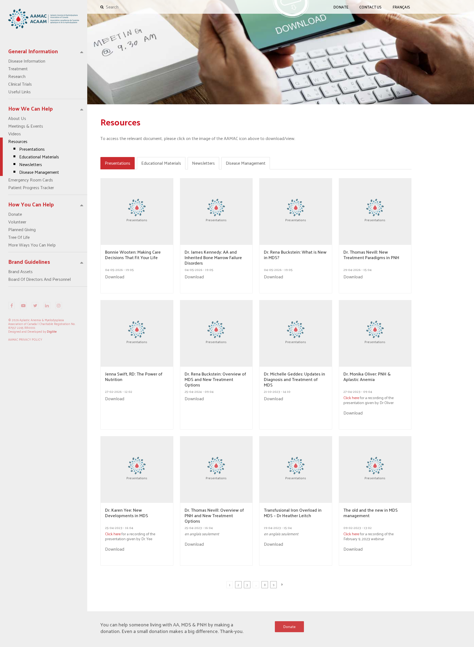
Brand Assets (20, 271)
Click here (351, 397)
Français (401, 7)
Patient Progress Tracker (31, 187)
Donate (15, 214)
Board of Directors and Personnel (39, 279)
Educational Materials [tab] (161, 163)
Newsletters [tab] (203, 163)
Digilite (52, 331)
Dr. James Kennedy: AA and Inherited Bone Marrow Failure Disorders (213, 257)
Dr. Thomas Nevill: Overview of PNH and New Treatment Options (214, 515)
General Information (33, 51)
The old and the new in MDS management (370, 513)
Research (17, 76)
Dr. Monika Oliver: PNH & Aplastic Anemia (367, 377)
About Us (17, 118)
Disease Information (26, 61)
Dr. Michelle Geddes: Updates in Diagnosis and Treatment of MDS (294, 379)
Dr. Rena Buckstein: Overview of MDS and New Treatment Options (215, 379)
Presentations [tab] (117, 163)
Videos (14, 134)
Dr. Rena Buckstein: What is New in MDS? (295, 255)
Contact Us (370, 7)
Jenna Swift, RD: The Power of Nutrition (133, 377)
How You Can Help (31, 204)
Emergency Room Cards (30, 180)
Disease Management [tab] (246, 163)
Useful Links (19, 92)
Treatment (18, 68)
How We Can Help (30, 108)
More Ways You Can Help (32, 245)
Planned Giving (22, 229)
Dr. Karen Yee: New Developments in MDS (126, 513)
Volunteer (17, 222)
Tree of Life (19, 237)
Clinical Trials (20, 84)
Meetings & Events (25, 126)
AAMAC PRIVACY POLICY (25, 339)
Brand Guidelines (29, 261)
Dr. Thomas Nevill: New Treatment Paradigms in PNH (371, 255)
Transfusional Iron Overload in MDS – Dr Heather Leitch (292, 513)
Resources (33, 157)
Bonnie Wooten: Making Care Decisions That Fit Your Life (133, 255)
